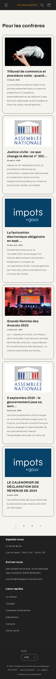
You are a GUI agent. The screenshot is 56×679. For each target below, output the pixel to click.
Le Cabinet (11, 597)
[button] (6, 5)
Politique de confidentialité (29, 674)
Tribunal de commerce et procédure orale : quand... (27, 73)
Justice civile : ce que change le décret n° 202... (27, 154)
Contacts (10, 624)
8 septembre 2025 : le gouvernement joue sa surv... (24, 402)
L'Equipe (10, 604)
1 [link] (16, 526)
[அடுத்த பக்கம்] (40, 526)
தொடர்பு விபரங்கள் (27, 670)
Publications (12, 617)
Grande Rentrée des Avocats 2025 (22, 323)
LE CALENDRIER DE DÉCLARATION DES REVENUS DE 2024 (23, 486)
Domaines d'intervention (18, 610)
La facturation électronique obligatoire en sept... (26, 237)
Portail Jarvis (12, 631)
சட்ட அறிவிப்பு (42, 670)
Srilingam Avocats (22, 666)
